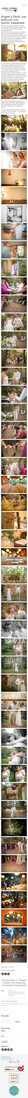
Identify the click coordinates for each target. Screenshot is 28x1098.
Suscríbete (4, 1042)
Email (2, 1036)
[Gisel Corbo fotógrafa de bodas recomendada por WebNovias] (14, 1061)
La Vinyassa (11, 967)
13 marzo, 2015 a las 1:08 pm (15, 992)
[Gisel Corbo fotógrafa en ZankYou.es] (14, 1091)
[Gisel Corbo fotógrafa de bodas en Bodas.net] (14, 1068)
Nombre (3, 1031)
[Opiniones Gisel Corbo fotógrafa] (14, 1078)
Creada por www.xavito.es (6, 1059)
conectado (15, 1003)
